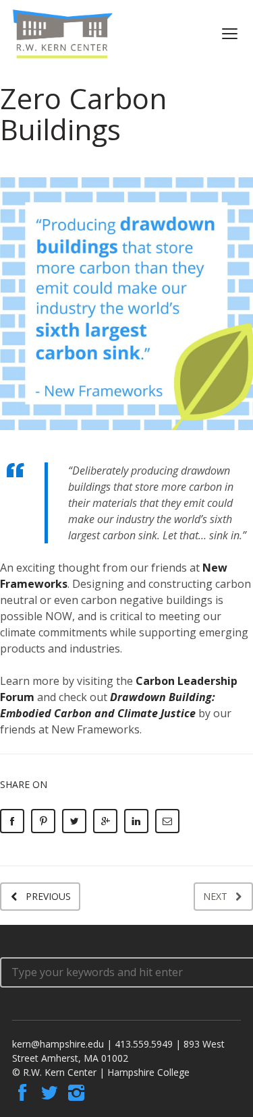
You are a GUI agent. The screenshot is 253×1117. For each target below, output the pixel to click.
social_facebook (22, 1093)
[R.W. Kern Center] (62, 34)
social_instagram (76, 1093)
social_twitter (49, 1093)
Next (215, 896)
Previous (48, 896)
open (230, 33)
